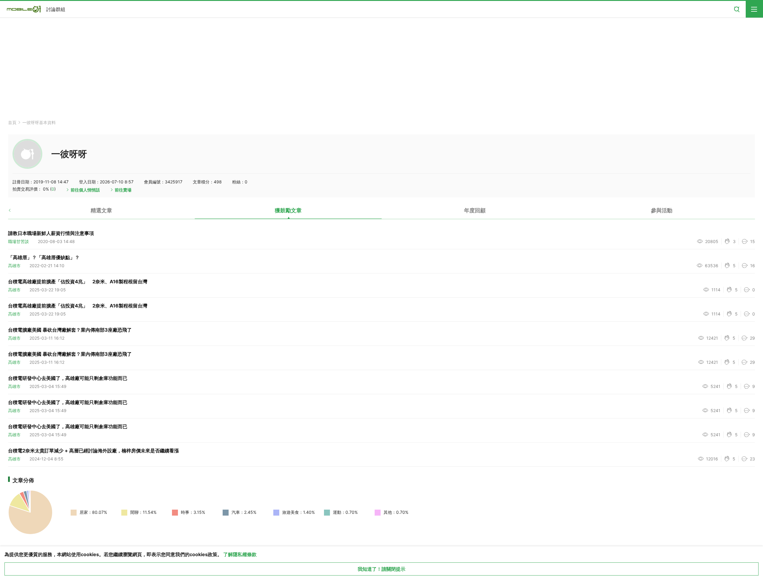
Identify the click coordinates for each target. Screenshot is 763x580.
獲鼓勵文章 (288, 210)
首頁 (12, 122)
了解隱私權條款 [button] (240, 554)
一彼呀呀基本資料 (39, 122)
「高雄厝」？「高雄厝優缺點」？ (44, 257)
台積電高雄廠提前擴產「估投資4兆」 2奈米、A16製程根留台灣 (77, 281)
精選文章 (101, 210)
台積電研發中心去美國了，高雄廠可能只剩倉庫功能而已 (67, 378)
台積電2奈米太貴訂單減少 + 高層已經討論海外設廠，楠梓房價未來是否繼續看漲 (93, 451)
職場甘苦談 (18, 241)
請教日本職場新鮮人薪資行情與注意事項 (51, 233)
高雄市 (14, 265)
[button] (14, 212)
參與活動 (661, 210)
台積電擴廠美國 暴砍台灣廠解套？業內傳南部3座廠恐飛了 (70, 330)
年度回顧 (475, 210)
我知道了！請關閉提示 (381, 569)
